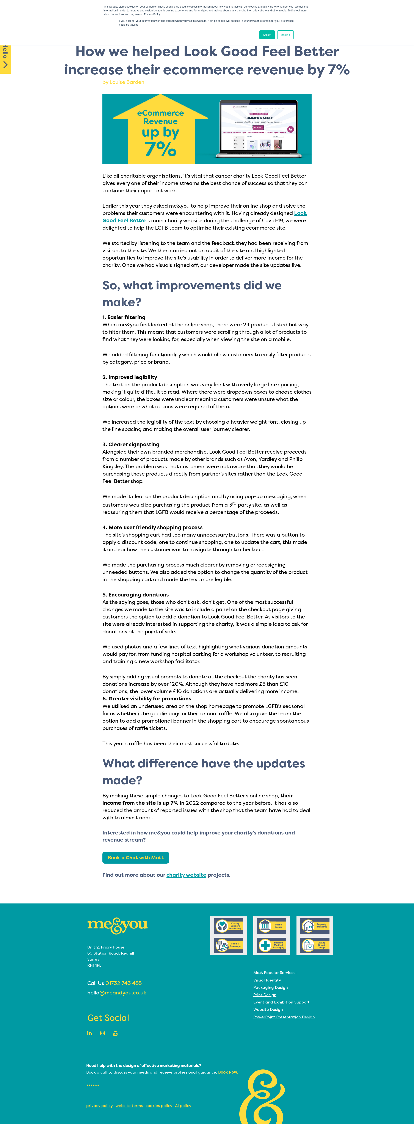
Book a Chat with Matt (136, 857)
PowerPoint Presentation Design (284, 1017)
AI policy (183, 1105)
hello (116, 992)
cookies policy (159, 1105)
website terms (129, 1105)
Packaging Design (270, 987)
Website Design (268, 1009)
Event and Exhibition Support (281, 1002)
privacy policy (99, 1105)
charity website (186, 875)
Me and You (117, 926)
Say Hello (5, 45)
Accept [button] (267, 34)
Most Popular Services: (274, 972)
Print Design (264, 994)
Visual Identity (267, 980)
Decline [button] (285, 34)
